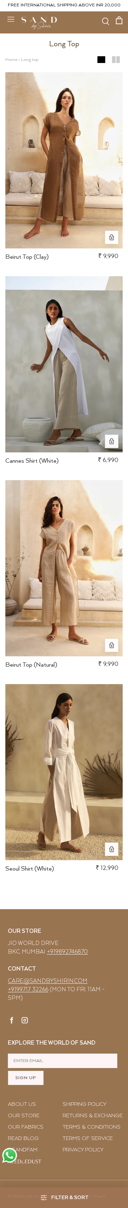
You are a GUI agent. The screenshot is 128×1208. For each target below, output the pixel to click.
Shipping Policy (84, 1104)
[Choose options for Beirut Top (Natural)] (111, 645)
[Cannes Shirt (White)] (64, 364)
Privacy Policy (83, 1150)
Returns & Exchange (93, 1116)
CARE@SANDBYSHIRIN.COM (47, 981)
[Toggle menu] (10, 18)
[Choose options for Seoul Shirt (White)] (111, 849)
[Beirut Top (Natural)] (64, 568)
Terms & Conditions (92, 1127)
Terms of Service (88, 1138)
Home (11, 59)
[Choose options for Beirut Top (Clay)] (111, 237)
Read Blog (23, 1138)
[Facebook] (12, 1021)
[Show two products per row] (116, 60)
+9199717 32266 (28, 989)
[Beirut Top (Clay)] (64, 160)
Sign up (25, 1078)
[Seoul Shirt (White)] (64, 772)
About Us (22, 1104)
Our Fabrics (25, 1127)
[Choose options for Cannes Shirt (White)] (111, 441)
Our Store (23, 1116)
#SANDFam (22, 1150)
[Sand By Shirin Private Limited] (39, 23)
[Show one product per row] (101, 60)
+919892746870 (67, 952)
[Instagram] (25, 1021)
